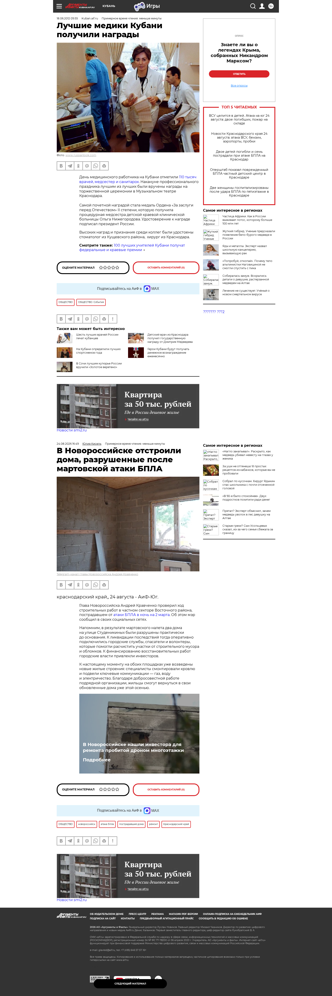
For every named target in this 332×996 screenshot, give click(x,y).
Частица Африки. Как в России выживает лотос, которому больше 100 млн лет (247, 220)
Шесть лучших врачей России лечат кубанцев (97, 336)
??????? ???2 (213, 312)
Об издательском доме (107, 914)
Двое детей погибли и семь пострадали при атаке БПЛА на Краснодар (239, 155)
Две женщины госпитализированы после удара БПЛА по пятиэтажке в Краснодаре (239, 191)
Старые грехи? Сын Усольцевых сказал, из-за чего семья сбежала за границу (247, 529)
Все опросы (239, 85)
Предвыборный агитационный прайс (167, 918)
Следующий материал (130, 983)
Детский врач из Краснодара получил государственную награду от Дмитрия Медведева (170, 338)
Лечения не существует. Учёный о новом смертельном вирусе (246, 292)
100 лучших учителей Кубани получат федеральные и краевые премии (132, 247)
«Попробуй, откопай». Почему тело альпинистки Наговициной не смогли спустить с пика (247, 264)
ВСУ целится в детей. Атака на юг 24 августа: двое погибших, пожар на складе (239, 119)
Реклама (157, 914)
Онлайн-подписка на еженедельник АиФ (232, 914)
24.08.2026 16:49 (68, 443)
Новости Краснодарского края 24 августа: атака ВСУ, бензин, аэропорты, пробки (239, 137)
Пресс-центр (137, 914)
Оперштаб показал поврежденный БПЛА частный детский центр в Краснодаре (239, 173)
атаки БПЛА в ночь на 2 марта (141, 615)
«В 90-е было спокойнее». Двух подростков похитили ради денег (246, 497)
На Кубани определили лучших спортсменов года (98, 350)
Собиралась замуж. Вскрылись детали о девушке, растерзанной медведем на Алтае (245, 279)
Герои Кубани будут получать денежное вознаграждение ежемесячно (168, 352)
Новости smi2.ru (72, 430)
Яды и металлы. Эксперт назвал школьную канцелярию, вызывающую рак (244, 249)
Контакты (128, 918)
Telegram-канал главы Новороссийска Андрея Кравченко (97, 574)
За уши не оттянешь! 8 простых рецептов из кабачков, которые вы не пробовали (248, 470)
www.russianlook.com (80, 155)
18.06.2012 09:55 (67, 18)
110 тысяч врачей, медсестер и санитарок (137, 179)
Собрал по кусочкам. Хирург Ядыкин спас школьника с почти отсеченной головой (248, 484)
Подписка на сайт (103, 918)
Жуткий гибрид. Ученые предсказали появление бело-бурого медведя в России (248, 234)
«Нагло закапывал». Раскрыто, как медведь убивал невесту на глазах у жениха (247, 455)
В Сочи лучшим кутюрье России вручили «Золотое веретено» (99, 365)
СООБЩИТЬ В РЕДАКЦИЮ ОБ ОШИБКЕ (223, 918)
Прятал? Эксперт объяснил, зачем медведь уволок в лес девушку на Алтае (246, 514)
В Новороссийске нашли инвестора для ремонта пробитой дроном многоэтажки (133, 747)
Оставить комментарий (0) (166, 267)
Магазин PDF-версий (183, 914)
